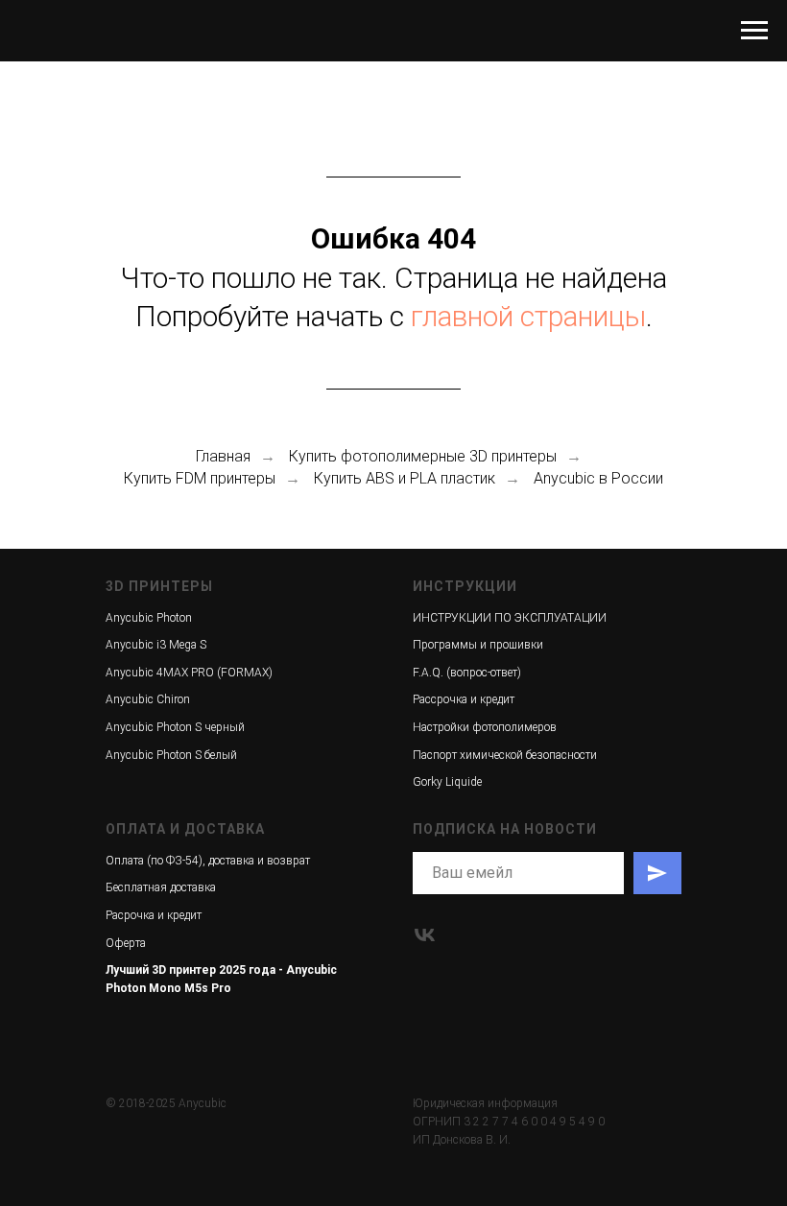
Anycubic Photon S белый (171, 755)
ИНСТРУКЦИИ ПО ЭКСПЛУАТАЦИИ (510, 618)
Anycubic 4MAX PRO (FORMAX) (189, 672)
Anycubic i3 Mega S (156, 644)
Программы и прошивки (478, 644)
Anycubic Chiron (148, 699)
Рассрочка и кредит (463, 699)
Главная (223, 456)
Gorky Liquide (447, 782)
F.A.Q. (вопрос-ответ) (467, 672)
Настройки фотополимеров (485, 727)
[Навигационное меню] (754, 30)
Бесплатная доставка (161, 887)
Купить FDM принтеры (199, 478)
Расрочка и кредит (154, 915)
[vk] (425, 935)
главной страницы (528, 316)
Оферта (126, 943)
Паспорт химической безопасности (505, 755)
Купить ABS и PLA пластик (404, 478)
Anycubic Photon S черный (175, 727)
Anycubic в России (598, 478)
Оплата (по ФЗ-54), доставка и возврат (208, 860)
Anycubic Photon (149, 618)
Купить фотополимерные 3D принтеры (423, 456)
